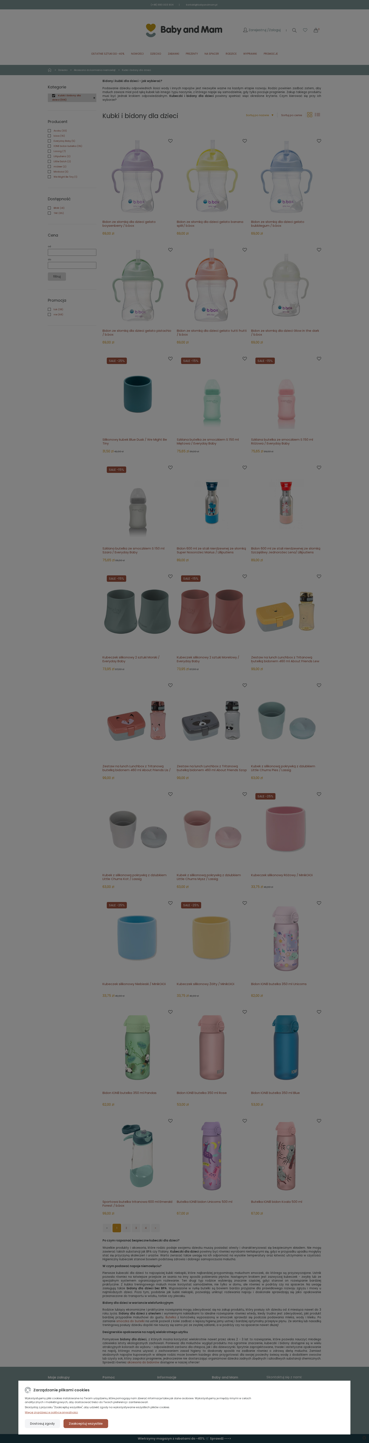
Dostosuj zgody (42, 1423)
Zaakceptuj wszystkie (86, 1423)
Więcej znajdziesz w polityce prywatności (51, 1412)
